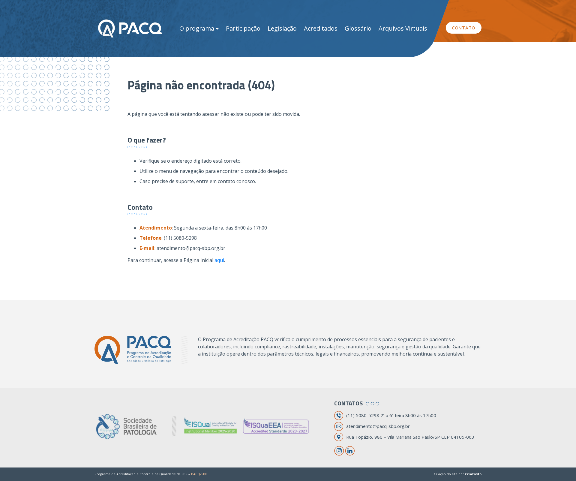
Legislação (282, 28)
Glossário (358, 28)
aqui (219, 260)
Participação (243, 28)
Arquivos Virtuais (403, 28)
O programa (196, 28)
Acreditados (321, 28)
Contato (464, 28)
